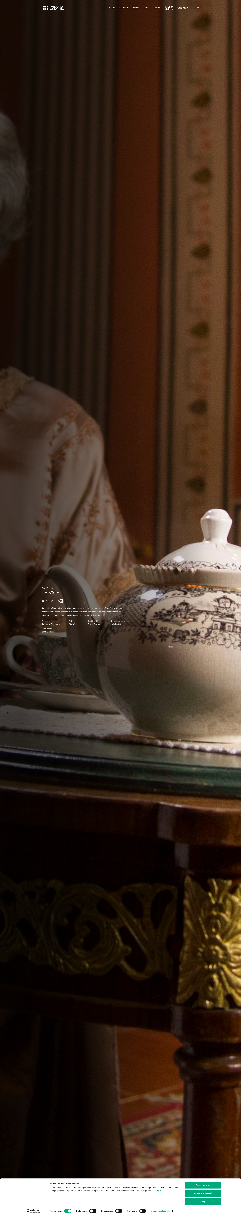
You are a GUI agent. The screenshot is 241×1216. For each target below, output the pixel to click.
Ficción (111, 8)
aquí (159, 1191)
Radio (145, 8)
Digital (136, 8)
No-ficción (124, 8)
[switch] (92, 1211)
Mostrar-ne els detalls (160, 1211)
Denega (203, 1201)
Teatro (156, 8)
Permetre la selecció (203, 1193)
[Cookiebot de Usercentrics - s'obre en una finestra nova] (33, 1211)
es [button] (195, 8)
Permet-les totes (203, 1185)
